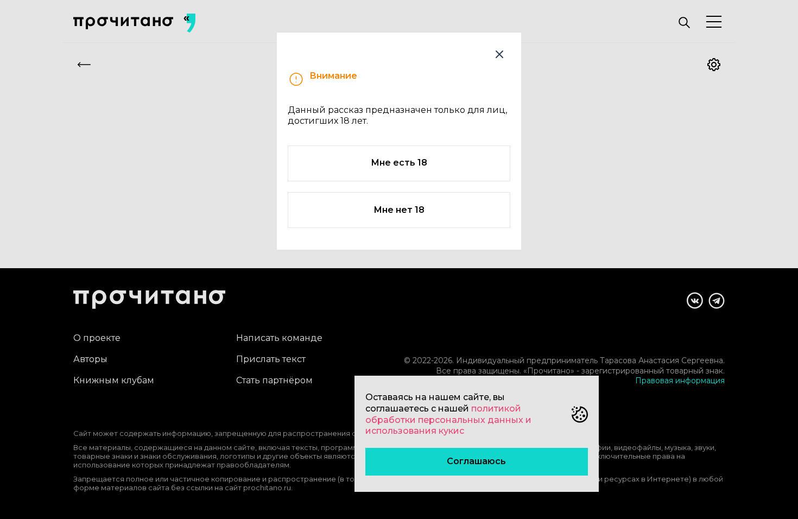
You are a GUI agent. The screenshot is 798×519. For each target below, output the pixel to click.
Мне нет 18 (399, 210)
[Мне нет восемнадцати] (499, 54)
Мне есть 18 (399, 162)
